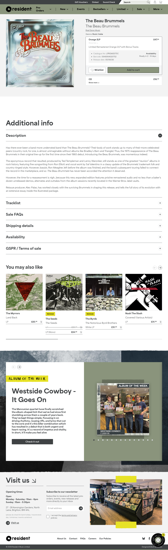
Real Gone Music (93, 30)
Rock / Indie (97, 34)
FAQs (82, 538)
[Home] (19, 9)
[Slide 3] (136, 339)
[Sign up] (81, 508)
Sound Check (109, 2)
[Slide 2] (84, 339)
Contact (73, 538)
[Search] (148, 2)
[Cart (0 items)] (160, 2)
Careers (92, 538)
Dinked (95, 2)
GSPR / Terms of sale (23, 248)
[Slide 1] (32, 339)
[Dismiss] (163, 535)
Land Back (11, 317)
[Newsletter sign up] (158, 540)
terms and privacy (69, 515)
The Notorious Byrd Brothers (101, 323)
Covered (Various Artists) (138, 317)
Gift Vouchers (81, 2)
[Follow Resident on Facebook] (149, 538)
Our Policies (105, 538)
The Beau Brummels (105, 21)
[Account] (155, 2)
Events (80, 9)
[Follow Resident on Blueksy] (143, 538)
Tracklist (13, 203)
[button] (24, 321)
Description (16, 135)
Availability (15, 237)
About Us (61, 538)
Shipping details (19, 226)
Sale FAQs (14, 214)
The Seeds (51, 323)
